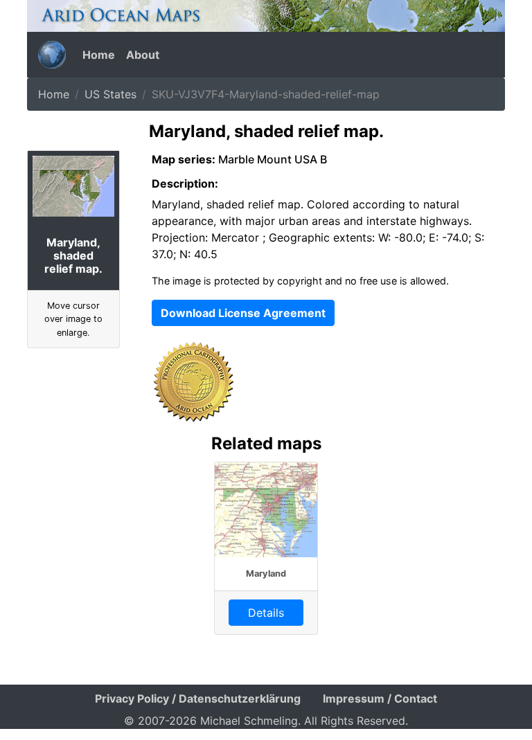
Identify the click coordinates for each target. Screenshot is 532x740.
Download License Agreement (243, 313)
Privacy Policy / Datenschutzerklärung (198, 698)
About (142, 55)
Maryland (266, 573)
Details (266, 613)
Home (98, 55)
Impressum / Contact (380, 698)
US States (110, 94)
